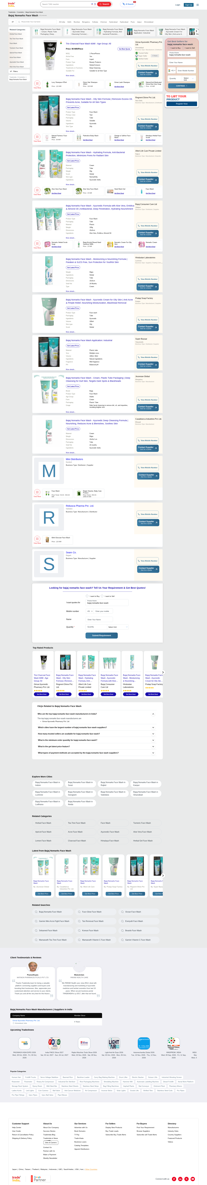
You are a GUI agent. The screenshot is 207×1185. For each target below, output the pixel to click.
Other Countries (91, 1169)
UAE (60, 1169)
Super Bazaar (141, 339)
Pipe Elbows (62, 1095)
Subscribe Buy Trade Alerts (116, 1135)
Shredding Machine (111, 1082)
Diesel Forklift (168, 1082)
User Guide (16, 1131)
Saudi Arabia (68, 1169)
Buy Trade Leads (112, 1131)
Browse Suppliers (143, 1131)
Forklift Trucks (30, 1077)
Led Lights (30, 1090)
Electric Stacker (138, 1077)
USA (76, 1169)
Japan (14, 1169)
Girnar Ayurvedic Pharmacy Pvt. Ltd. (148, 43)
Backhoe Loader (83, 1077)
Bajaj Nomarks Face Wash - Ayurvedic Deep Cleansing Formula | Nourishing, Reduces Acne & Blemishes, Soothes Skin (97, 422)
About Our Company (51, 1127)
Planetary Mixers (175, 1086)
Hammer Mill (127, 1082)
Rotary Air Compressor (45, 1082)
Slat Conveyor (143, 1086)
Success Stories (49, 1131)
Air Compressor (91, 1090)
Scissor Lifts (152, 1077)
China (21, 1169)
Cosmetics (20, 12)
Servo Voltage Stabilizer (49, 1077)
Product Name (92, 601)
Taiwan (27, 1169)
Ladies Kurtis (17, 1090)
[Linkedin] (180, 1179)
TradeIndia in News (50, 1138)
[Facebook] (174, 1179)
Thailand (35, 1169)
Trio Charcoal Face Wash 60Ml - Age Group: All (88, 43)
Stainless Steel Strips (91, 1086)
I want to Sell (109, 596)
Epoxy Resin (37, 1086)
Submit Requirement (101, 635)
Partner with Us (49, 1151)
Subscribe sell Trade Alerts (147, 1135)
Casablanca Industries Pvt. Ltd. (148, 419)
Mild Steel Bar (51, 1086)
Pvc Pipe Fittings (18, 1095)
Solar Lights (121, 1090)
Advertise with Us (80, 1127)
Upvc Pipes (33, 1095)
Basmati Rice (68, 1077)
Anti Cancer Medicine (72, 1090)
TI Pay (76, 1135)
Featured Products (175, 1138)
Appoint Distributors (81, 1149)
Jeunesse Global (142, 376)
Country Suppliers (174, 1135)
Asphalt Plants (128, 1086)
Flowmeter (28, 1082)
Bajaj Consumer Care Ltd (146, 204)
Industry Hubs (173, 1131)
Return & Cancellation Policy (23, 1135)
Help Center (16, 1127)
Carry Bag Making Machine (104, 1077)
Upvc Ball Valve (47, 1095)
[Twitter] (186, 1179)
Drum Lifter (123, 1077)
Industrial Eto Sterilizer (66, 1082)
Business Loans (80, 1142)
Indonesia (53, 1169)
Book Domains (79, 1131)
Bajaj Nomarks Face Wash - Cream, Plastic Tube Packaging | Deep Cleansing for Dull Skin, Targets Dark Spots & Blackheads (98, 379)
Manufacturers (173, 1127)
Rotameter (16, 1082)
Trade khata (78, 1138)
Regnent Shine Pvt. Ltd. (145, 98)
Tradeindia (11, 12)
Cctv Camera (43, 1090)
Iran (81, 1169)
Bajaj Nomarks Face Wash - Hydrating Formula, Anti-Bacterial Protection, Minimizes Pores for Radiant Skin (95, 154)
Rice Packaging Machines (89, 1082)
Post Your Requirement (145, 1127)
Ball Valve (56, 1090)
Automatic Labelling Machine (148, 1082)
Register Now (182, 104)
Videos (170, 1142)
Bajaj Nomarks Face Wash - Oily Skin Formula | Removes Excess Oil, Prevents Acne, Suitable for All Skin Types (99, 100)
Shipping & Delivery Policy (22, 1138)
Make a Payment (49, 1155)
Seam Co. (71, 552)
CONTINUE (180, 86)
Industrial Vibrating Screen (172, 1077)
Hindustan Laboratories (145, 258)
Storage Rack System (20, 1086)
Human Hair (16, 1077)
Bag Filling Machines (111, 1086)
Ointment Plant (159, 1086)
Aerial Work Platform (185, 1082)
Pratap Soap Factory (144, 298)
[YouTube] (193, 1179)
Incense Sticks (106, 1090)
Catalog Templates (81, 1145)
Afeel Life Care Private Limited (148, 151)
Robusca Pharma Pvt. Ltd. (80, 506)
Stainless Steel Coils (164, 1090)
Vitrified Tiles (148, 1090)
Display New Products (114, 1127)
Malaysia (43, 1169)
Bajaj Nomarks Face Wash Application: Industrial (89, 340)
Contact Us (47, 1147)
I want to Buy (95, 596)
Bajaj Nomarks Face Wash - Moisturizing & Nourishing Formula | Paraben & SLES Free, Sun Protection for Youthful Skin (96, 260)
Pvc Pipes (180, 1090)
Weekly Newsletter (50, 1158)
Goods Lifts (134, 1090)
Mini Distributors (74, 459)
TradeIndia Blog (49, 1135)
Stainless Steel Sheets (69, 1086)
